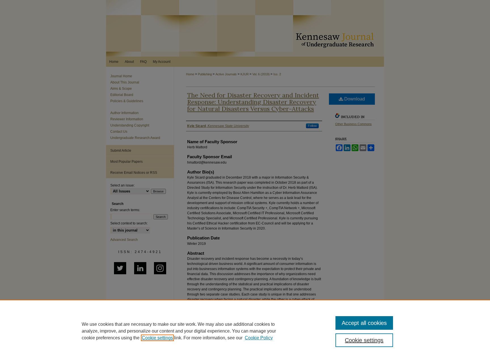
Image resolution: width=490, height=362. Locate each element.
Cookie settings (157, 337)
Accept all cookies (364, 323)
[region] (245, 331)
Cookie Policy (259, 337)
